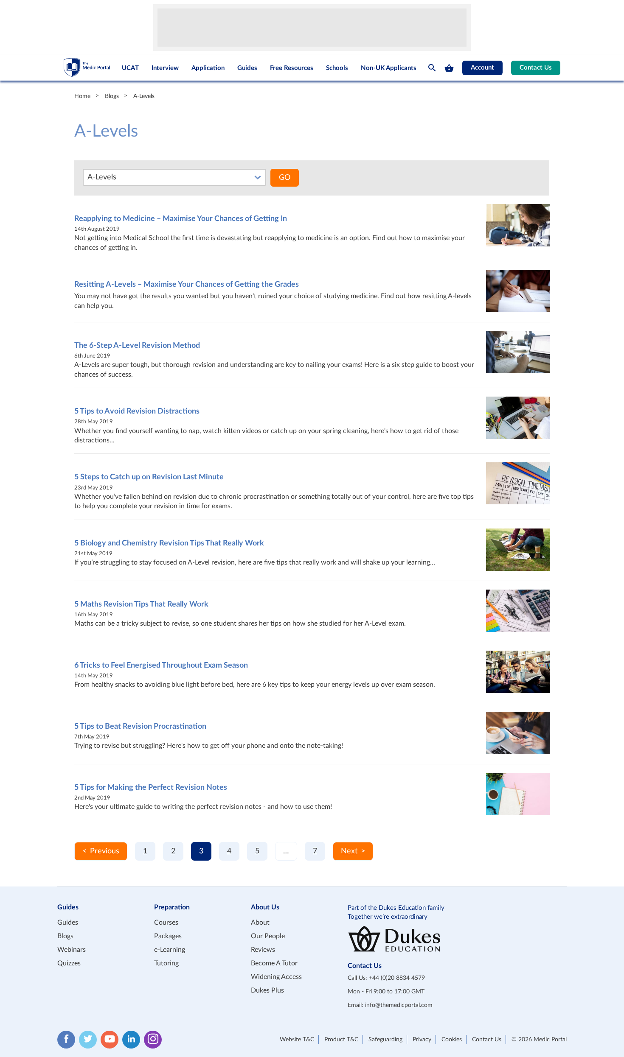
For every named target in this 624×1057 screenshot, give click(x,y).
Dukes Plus (267, 990)
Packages (168, 936)
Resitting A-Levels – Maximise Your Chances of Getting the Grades (186, 284)
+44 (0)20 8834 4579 (397, 978)
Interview (165, 68)
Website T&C (297, 1040)
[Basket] (449, 68)
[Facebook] (66, 1040)
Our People (268, 936)
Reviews (263, 949)
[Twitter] (88, 1040)
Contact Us (536, 67)
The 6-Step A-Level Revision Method (137, 346)
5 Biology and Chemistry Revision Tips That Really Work (169, 543)
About (260, 922)
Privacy (422, 1040)
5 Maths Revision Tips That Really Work (141, 604)
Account (482, 67)
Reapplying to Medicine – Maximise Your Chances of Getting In (180, 219)
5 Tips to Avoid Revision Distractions (137, 411)
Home (82, 96)
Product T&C (341, 1040)
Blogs (112, 96)
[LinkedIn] (131, 1040)
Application (208, 68)
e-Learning (169, 949)
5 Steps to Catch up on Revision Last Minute (149, 477)
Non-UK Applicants (388, 68)
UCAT (130, 68)
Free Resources (291, 68)
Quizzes (69, 963)
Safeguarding (385, 1040)
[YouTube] (109, 1040)
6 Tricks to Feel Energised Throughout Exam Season (161, 665)
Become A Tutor (274, 963)
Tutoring (166, 963)
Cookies (451, 1040)
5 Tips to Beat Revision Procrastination (140, 726)
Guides (247, 68)
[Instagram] (153, 1040)
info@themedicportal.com (399, 1005)
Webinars (71, 949)
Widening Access (276, 976)
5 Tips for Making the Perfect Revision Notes (150, 787)
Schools (337, 68)
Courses (166, 922)
